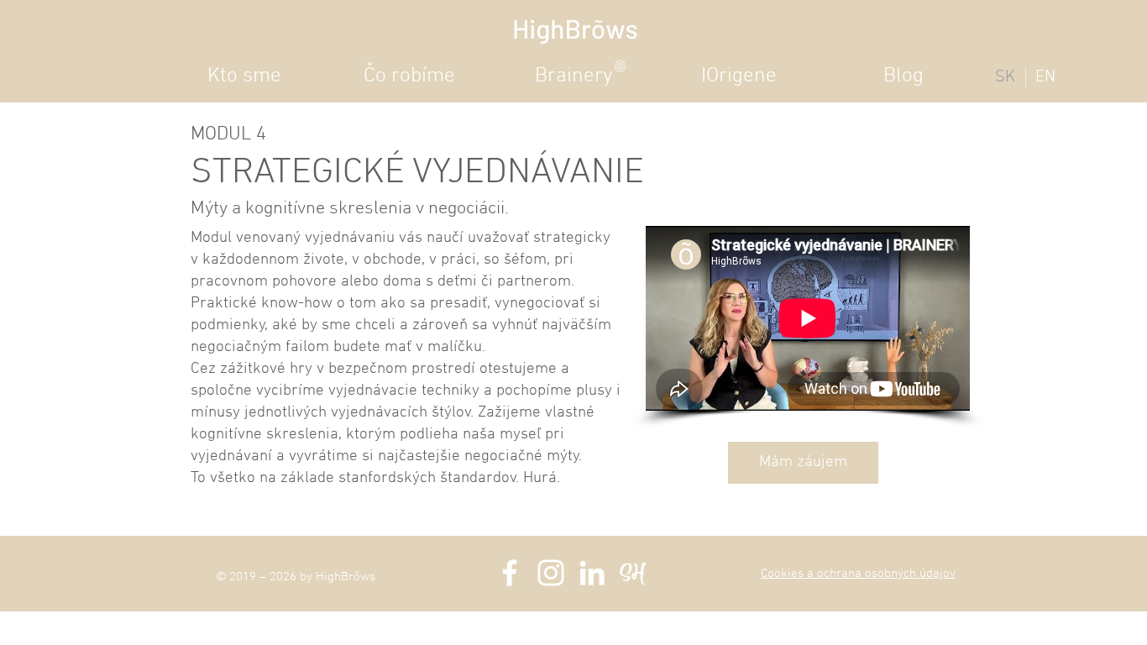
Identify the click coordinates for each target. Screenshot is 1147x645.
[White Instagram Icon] (550, 572)
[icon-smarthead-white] (633, 572)
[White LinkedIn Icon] (592, 572)
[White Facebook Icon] (509, 572)
